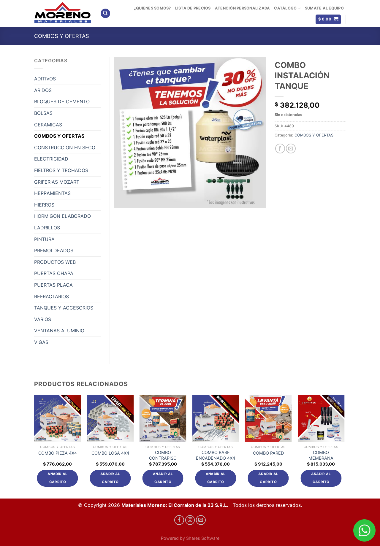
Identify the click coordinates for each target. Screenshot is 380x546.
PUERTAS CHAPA (53, 273)
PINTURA (44, 239)
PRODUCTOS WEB (55, 262)
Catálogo (285, 8)
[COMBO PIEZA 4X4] (57, 418)
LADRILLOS (47, 228)
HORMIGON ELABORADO (62, 216)
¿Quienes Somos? (152, 8)
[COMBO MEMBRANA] (320, 418)
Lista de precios (193, 8)
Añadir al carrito (57, 478)
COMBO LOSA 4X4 (110, 452)
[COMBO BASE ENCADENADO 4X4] (215, 418)
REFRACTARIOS (51, 296)
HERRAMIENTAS (52, 193)
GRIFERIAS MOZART (56, 182)
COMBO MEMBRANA (320, 455)
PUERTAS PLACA (53, 285)
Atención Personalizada (242, 8)
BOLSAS (43, 113)
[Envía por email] (291, 148)
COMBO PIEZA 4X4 (57, 452)
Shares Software (202, 538)
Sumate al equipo (324, 8)
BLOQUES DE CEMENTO (62, 101)
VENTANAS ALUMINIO (59, 331)
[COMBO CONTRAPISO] (163, 418)
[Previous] (34, 446)
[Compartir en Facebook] (280, 148)
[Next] (344, 446)
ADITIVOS (45, 79)
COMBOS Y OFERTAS (61, 36)
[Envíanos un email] (201, 520)
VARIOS (42, 319)
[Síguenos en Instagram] (190, 520)
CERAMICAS (48, 125)
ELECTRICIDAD (51, 159)
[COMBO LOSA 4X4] (110, 418)
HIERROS (44, 205)
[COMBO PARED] (268, 418)
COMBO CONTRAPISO (163, 455)
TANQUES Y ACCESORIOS (63, 308)
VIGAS (41, 342)
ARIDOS (43, 90)
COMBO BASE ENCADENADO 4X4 (215, 455)
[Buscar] (105, 13)
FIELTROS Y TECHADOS (61, 170)
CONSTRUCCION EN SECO (64, 147)
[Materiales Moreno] (62, 13)
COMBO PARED (268, 452)
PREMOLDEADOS (53, 250)
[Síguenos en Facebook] (179, 520)
